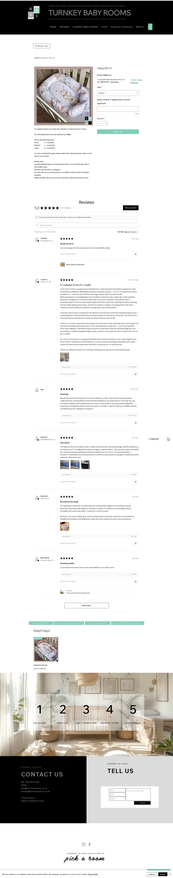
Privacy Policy (93, 874)
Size (99, 87)
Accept (162, 874)
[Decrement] (99, 123)
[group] (86, 653)
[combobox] (118, 93)
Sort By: (120, 232)
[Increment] (106, 123)
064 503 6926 (32, 782)
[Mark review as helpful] (136, 254)
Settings (152, 874)
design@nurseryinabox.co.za (35, 791)
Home (36, 58)
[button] (104, 27)
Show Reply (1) (66, 367)
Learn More (114, 82)
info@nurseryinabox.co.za (34, 788)
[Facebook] (169, 3)
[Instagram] (166, 3)
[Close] (170, 874)
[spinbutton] (103, 123)
